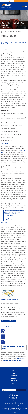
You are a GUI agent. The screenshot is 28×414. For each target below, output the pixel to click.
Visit (14, 373)
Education (14, 378)
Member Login (7, 1)
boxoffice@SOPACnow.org (12, 360)
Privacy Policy (14, 412)
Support (14, 375)
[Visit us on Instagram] (12, 395)
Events (14, 370)
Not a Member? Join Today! (8, 320)
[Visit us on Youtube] (17, 395)
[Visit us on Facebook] (10, 395)
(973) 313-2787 (21, 358)
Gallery (14, 380)
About (14, 383)
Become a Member (21, 1)
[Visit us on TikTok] (15, 395)
